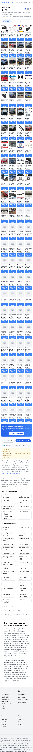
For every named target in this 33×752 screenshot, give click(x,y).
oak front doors (24, 572)
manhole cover (24, 539)
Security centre (6, 722)
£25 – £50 (12, 610)
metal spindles (24, 553)
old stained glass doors (23, 595)
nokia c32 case (24, 506)
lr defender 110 (24, 527)
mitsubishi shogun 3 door (8, 563)
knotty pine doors (18, 481)
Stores (3, 708)
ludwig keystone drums (8, 534)
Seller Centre (22, 702)
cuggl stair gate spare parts (8, 507)
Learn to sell (21, 697)
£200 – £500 (16, 614)
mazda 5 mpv (23, 544)
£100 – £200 (6, 614)
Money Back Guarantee (5, 700)
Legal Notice (5, 697)
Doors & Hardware (9, 16)
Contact (20, 719)
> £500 (25, 614)
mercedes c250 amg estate (24, 549)
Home (3, 16)
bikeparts (6, 500)
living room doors (7, 528)
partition (22, 600)
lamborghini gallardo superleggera (14, 483)
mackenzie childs (22, 534)
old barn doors (8, 583)
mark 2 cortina (8, 544)
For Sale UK (7, 2)
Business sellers (23, 699)
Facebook (21, 722)
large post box (11, 486)
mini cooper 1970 (23, 558)
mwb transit (23, 568)
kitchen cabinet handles (13, 479)
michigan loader (8, 557)
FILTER (7, 22)
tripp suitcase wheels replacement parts (7, 515)
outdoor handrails (6, 601)
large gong (19, 484)
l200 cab (16, 482)
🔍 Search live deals (23, 441)
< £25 (4, 610)
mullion (5, 568)
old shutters (7, 594)
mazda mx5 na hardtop (8, 549)
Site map (4, 724)
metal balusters (8, 553)
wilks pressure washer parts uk (24, 496)
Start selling (21, 694)
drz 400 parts (23, 512)
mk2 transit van (24, 562)
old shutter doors (22, 589)
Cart (2, 711)
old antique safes (22, 578)
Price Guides (5, 694)
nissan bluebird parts (8, 573)
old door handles (22, 584)
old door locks (8, 588)
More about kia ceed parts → (11, 473)
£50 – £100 (21, 610)
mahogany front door (8, 540)
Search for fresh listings (22, 453)
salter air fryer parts (24, 501)
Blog (19, 724)
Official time (5, 727)
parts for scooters (6, 496)
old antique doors (7, 578)
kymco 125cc (8, 482)
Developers (4, 719)
